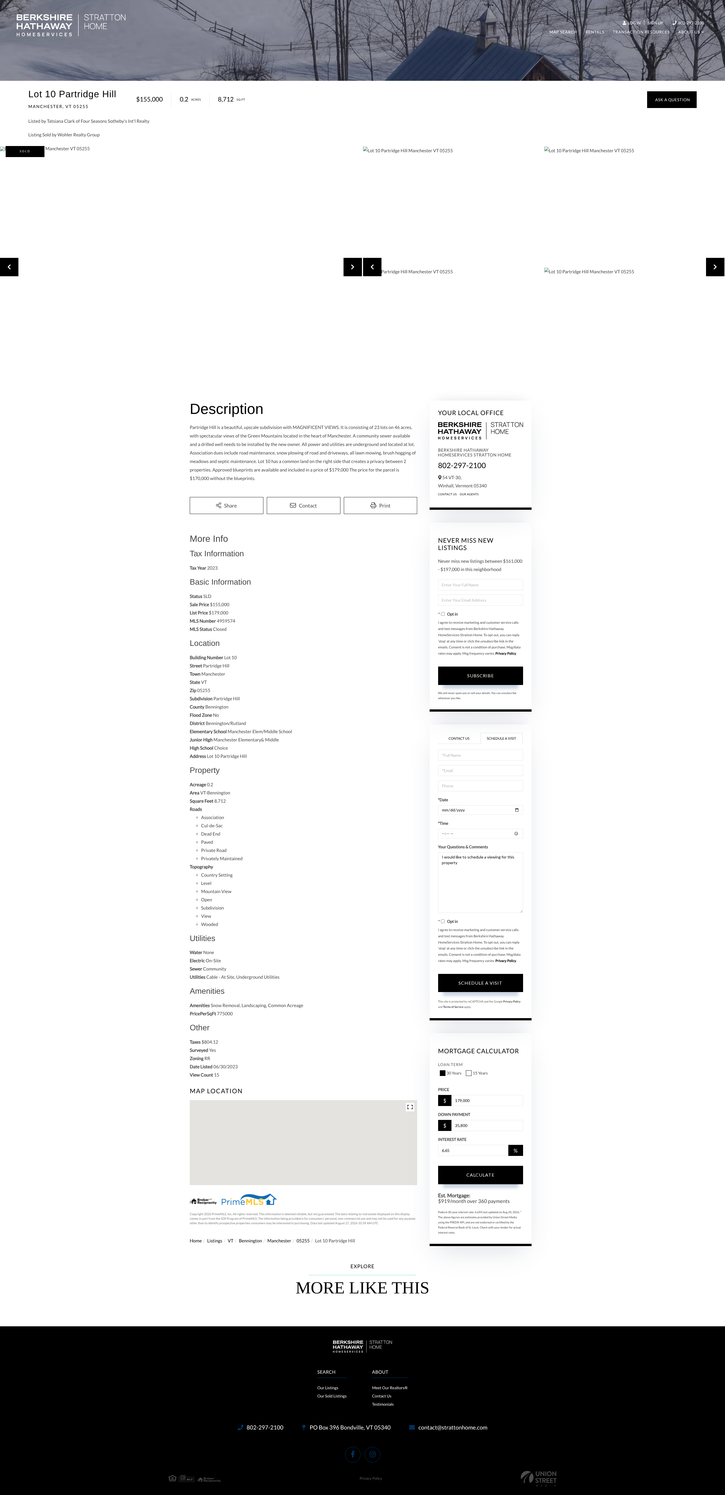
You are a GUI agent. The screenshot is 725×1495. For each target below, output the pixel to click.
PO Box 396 (350, 1427)
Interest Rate (452, 1139)
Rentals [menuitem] (595, 31)
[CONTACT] (672, 99)
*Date (443, 799)
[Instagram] (372, 1454)
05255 (303, 1241)
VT (230, 1241)
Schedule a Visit (501, 738)
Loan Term (450, 1064)
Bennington (250, 1241)
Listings (214, 1241)
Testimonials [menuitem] (383, 1404)
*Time (443, 823)
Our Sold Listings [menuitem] (331, 1395)
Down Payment (454, 1114)
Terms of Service (453, 1007)
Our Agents (469, 494)
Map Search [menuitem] (563, 31)
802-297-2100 (690, 22)
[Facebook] (353, 1454)
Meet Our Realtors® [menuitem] (390, 1387)
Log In (634, 22)
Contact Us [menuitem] (381, 1395)
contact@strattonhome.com (452, 1427)
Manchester (279, 1241)
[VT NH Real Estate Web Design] (538, 1478)
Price (443, 1089)
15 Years (480, 1073)
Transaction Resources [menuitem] (641, 31)
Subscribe (480, 675)
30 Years (454, 1073)
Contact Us (447, 494)
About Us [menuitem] (689, 31)
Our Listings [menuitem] (327, 1387)
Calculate (480, 1174)
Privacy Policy (505, 653)
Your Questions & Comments (463, 846)
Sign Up (655, 22)
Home (196, 1241)
